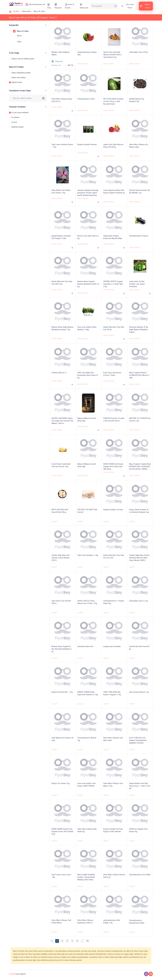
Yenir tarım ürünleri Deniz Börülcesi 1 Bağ (86, 328)
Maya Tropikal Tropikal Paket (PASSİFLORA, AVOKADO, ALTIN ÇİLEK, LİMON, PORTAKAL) (140, 466)
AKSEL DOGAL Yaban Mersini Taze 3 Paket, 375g (87, 602)
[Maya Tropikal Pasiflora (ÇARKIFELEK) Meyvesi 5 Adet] (140, 381)
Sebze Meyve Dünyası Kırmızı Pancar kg (114, 876)
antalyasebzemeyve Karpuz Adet (87, 53)
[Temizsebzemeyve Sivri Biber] (140, 883)
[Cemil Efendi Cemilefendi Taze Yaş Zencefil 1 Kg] (62, 473)
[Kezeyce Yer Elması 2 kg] (62, 792)
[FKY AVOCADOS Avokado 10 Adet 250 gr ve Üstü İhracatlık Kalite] (114, 108)
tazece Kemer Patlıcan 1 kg (139, 692)
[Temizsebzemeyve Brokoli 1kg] (88, 746)
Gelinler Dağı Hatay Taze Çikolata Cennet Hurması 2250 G (61, 557)
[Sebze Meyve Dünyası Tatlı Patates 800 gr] (62, 929)
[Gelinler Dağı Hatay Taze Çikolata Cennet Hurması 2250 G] (62, 564)
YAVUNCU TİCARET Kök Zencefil (87, 511)
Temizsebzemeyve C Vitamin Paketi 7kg (113, 602)
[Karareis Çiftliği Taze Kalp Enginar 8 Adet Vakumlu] (114, 838)
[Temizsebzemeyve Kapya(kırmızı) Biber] (140, 929)
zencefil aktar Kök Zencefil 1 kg (139, 647)
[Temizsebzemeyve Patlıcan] (140, 244)
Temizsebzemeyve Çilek (86, 99)
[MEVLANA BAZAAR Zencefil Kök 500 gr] (62, 518)
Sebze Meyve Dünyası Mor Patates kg (87, 830)
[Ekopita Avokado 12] (114, 518)
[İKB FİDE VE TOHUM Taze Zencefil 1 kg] (140, 427)
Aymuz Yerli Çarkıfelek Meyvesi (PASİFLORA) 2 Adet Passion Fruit (112, 54)
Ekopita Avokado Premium (87, 144)
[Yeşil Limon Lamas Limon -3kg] (62, 883)
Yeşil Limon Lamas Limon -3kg (61, 876)
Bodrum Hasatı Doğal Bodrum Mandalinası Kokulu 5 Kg (62, 328)
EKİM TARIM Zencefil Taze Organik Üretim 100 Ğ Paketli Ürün (62, 831)
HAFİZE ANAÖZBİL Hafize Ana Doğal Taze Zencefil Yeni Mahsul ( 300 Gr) (62, 420)
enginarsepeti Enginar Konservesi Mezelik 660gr (112, 237)
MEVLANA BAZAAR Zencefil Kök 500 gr (60, 511)
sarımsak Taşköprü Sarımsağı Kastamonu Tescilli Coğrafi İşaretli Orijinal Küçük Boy (87, 192)
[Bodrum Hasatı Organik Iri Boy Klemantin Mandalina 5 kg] (62, 655)
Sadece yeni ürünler (19, 77)
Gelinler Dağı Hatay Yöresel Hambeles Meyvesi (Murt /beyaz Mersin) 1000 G (139, 557)
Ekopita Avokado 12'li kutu (113, 510)
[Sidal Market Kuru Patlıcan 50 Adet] (62, 746)
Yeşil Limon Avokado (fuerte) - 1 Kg (62, 146)
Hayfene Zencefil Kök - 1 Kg (62, 692)
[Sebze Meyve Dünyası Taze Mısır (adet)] (114, 746)
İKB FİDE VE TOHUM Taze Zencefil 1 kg (139, 419)
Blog (49, 8)
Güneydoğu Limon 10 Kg (138, 52)
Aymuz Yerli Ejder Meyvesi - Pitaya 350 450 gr (113, 146)
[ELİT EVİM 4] (140, 746)
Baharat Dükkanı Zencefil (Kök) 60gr (86, 419)
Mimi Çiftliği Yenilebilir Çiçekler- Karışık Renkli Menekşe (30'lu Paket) (86, 877)
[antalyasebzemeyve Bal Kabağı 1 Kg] (114, 929)
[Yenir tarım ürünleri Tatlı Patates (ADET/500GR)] (88, 792)
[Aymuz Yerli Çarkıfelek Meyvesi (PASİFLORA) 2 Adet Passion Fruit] (114, 61)
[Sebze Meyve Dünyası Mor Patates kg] (88, 838)
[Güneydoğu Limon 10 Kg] (140, 61)
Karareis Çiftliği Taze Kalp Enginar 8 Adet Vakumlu (113, 830)
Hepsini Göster (17, 82)
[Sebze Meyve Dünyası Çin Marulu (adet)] (140, 153)
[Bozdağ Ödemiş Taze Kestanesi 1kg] (140, 108)
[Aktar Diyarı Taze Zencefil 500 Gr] (62, 609)
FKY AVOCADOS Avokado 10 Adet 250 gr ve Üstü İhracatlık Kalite (113, 101)
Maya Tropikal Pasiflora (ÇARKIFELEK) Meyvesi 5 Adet (139, 375)
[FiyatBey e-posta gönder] (150, 974)
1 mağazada (58, 61)
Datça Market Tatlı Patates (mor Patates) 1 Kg (61, 191)
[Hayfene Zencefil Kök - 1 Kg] (62, 701)
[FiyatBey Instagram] (146, 974)
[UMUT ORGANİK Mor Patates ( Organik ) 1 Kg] (114, 701)
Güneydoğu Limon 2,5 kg (138, 601)
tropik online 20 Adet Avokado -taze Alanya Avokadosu (137, 283)
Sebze (19, 42)
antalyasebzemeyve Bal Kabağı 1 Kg (111, 921)
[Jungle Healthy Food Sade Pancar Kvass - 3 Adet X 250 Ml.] (140, 792)
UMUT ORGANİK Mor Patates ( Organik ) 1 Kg (112, 693)
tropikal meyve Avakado (112, 646)
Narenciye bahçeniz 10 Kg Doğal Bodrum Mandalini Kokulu (138, 329)
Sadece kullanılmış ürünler (21, 73)
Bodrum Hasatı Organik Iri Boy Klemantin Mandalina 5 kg (62, 648)
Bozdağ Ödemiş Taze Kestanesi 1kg (136, 100)
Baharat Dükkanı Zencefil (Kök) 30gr (86, 465)
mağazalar (58, 8)
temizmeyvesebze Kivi (85, 646)
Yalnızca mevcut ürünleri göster (23, 59)
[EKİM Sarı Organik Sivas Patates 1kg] (140, 838)
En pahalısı (15, 117)
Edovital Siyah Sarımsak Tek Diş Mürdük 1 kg (139, 191)
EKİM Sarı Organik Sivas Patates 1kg (138, 830)
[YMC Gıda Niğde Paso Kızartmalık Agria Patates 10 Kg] (88, 381)
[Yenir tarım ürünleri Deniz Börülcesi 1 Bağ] (88, 336)
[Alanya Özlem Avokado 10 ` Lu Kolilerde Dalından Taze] (140, 518)
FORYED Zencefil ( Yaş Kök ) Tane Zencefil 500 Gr (113, 419)
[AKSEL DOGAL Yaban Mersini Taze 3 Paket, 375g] (88, 609)
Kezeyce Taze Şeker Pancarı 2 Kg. (88, 237)
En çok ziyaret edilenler (20, 112)
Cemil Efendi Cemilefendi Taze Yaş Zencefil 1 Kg (61, 465)
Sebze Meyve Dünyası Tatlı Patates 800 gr (61, 921)
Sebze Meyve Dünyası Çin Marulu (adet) (138, 146)
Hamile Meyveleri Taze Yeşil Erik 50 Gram (113, 556)
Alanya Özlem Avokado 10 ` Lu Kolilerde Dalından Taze (139, 511)
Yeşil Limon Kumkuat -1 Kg (87, 555)
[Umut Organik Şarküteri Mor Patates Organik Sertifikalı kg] (114, 199)
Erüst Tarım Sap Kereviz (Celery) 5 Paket (112, 374)
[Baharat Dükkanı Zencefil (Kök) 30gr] (88, 473)
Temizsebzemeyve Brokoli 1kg (86, 739)
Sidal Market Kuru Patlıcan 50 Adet (62, 739)
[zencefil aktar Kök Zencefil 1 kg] (140, 655)
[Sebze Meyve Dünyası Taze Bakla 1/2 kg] (114, 792)
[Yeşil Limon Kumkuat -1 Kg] (88, 564)
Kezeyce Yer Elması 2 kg (60, 783)
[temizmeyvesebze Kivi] (88, 655)
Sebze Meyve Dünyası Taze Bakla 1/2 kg (113, 784)
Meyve (19, 36)
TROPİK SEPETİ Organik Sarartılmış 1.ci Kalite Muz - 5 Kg (113, 283)
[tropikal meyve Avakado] (114, 655)
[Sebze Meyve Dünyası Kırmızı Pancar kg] (114, 883)
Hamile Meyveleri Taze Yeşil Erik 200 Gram (62, 282)
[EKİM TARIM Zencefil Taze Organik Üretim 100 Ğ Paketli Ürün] (62, 838)
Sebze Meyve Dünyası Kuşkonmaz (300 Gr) (85, 921)
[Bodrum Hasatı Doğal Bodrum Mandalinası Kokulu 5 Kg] (62, 336)
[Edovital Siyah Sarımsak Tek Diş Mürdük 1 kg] (140, 199)
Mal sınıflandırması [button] (36, 4)
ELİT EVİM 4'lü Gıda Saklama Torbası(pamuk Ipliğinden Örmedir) (137, 740)
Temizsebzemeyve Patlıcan (138, 236)
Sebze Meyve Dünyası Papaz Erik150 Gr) (62, 100)
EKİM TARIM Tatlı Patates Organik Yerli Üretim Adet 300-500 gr (113, 466)
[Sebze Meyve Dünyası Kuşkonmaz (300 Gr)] (88, 929)
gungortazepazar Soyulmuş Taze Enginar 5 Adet (61, 237)
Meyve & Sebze (23, 31)
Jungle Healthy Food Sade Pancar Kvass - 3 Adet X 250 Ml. (139, 785)
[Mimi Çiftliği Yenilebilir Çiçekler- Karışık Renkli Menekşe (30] (88, 883)
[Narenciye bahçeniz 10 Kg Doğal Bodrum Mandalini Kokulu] (140, 336)
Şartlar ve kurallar (69, 6)
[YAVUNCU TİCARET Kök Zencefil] (88, 518)
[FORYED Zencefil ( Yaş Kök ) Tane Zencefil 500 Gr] (114, 427)
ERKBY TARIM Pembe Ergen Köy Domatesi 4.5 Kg (87, 693)
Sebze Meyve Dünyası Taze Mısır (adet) (113, 739)
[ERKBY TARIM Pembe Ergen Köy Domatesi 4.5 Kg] (88, 701)
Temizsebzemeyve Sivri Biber (139, 875)
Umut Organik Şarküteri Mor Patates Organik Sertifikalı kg (114, 191)
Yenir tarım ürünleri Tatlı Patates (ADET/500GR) (86, 784)
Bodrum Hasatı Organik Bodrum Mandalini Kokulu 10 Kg (88, 283)
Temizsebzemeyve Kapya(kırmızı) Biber (136, 921)
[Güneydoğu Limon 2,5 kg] (140, 609)
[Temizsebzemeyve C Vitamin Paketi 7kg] (114, 609)
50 (87, 941)
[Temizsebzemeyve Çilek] (88, 108)
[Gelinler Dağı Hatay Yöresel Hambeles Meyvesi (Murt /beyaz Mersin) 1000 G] (140, 564)
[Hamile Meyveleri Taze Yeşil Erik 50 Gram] (114, 564)
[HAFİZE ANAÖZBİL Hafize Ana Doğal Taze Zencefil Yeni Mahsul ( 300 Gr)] (62, 427)
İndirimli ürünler (18, 127)
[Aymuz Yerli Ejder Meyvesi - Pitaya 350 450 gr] (114, 153)
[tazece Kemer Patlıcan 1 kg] (140, 701)
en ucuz (14, 122)
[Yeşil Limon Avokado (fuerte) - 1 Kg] (62, 153)
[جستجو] (115, 6)
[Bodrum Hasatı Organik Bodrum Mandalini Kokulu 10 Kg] (88, 290)
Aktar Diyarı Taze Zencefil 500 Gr (61, 602)
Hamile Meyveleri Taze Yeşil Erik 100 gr (113, 328)
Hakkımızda (84, 8)
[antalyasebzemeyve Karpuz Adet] (88, 61)
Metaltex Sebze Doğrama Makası (60, 53)
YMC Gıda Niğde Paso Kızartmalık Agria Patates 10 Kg (87, 375)
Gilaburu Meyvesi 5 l (59, 373)
